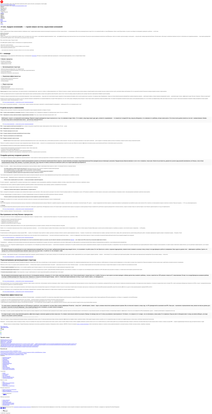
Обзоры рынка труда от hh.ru (5, 340)
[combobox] (5, 411)
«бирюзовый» (34, 55)
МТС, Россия (18, 351)
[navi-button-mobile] (1, 23)
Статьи (1, 24)
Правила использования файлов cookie (19, 5)
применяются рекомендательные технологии (22, 406)
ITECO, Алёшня (21, 354)
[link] (2, 16)
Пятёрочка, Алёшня (42, 352)
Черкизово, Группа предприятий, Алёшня (19, 353)
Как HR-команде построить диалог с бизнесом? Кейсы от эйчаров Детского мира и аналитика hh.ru (19, 346)
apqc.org (72, 239)
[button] (1, 19)
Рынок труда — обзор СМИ (5, 342)
